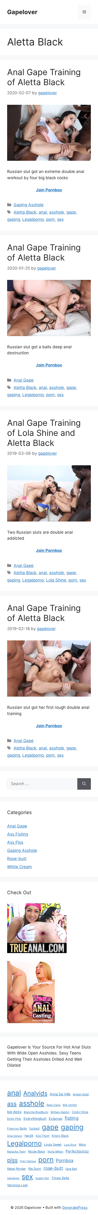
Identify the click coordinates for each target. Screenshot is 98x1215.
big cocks (70, 1105)
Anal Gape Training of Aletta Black (44, 77)
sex (60, 219)
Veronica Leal (17, 1185)
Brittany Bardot (60, 1112)
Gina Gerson (14, 1135)
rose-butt (53, 1168)
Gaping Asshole (29, 204)
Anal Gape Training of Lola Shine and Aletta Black (44, 433)
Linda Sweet (53, 1144)
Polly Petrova (28, 1161)
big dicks (14, 1112)
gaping (13, 219)
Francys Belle (17, 1128)
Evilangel (55, 1119)
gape (71, 212)
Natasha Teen (16, 1151)
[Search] (84, 784)
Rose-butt (16, 858)
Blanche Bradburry (36, 1112)
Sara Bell (71, 1169)
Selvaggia (13, 1178)
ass (12, 1103)
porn (50, 219)
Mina (82, 1144)
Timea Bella (60, 1178)
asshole (56, 212)
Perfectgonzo (77, 1151)
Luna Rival (70, 1144)
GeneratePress (75, 1207)
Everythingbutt (35, 1119)
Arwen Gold (81, 1094)
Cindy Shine (80, 1112)
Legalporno (33, 219)
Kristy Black (60, 1135)
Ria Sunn (34, 1169)
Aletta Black (25, 212)
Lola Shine (56, 580)
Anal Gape (24, 380)
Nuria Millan (55, 1151)
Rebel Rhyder (16, 1169)
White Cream (19, 866)
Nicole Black (36, 1151)
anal (43, 212)
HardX (28, 1135)
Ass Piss (15, 842)
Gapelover (22, 12)
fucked (34, 1128)
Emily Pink (14, 1119)
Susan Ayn (42, 1178)
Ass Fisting (17, 834)
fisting (71, 1118)
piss (12, 1160)
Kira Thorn (42, 1135)
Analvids (35, 1093)
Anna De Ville (60, 1094)
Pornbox (65, 1160)
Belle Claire (53, 1105)
